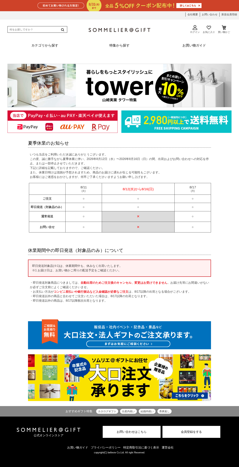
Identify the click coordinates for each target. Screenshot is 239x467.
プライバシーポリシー (106, 447)
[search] (62, 30)
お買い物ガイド (77, 447)
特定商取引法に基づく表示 (141, 447)
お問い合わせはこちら (132, 431)
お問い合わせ (210, 14)
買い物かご (224, 32)
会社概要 (192, 14)
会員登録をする (191, 431)
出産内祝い (128, 411)
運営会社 (168, 447)
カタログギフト (107, 411)
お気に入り (209, 32)
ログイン (195, 32)
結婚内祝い (147, 411)
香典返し (164, 411)
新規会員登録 (229, 14)
